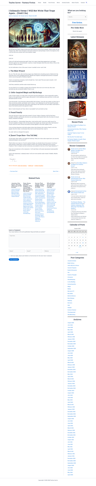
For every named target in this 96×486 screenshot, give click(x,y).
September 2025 (72, 348)
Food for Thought (15, 190)
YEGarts (42, 216)
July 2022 (70, 421)
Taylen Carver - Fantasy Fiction (22, 2)
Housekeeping (71, 279)
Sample (70, 307)
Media (69, 288)
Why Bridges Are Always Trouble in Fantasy (51, 185)
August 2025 (71, 350)
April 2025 (70, 360)
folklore (49, 202)
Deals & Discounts (72, 270)
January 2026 (71, 339)
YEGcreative (38, 219)
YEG (39, 216)
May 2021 (70, 446)
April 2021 (70, 449)
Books (44, 2)
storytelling (50, 208)
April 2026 (70, 332)
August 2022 (71, 418)
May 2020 (70, 472)
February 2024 (71, 381)
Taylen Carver (74, 148)
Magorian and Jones (28, 206)
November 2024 (72, 371)
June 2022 (70, 423)
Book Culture (71, 263)
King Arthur (17, 195)
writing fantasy (50, 212)
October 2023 (71, 390)
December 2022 (71, 411)
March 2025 (71, 362)
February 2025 (71, 364)
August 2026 (71, 322)
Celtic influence (27, 200)
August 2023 (71, 393)
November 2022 (72, 414)
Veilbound (30, 165)
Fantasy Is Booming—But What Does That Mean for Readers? (77, 206)
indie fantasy (38, 203)
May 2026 (70, 329)
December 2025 (71, 341)
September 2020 (72, 463)
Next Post (56, 171)
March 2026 (71, 334)
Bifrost (48, 196)
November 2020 (72, 460)
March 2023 (71, 404)
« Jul (77, 252)
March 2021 (70, 451)
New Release (71, 298)
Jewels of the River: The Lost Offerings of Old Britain (16, 185)
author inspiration (27, 198)
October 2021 (71, 437)
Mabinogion (29, 204)
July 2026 (70, 325)
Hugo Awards (41, 202)
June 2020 (70, 470)
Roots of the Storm (39, 211)
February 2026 (71, 336)
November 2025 (72, 343)
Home (39, 2)
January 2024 (71, 383)
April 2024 (70, 376)
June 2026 (70, 327)
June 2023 (70, 397)
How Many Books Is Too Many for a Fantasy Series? (78, 150)
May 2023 (70, 400)
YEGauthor (37, 218)
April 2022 (70, 425)
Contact (83, 2)
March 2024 (71, 378)
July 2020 (70, 467)
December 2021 (71, 432)
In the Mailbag (71, 281)
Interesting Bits (72, 284)
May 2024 (70, 374)
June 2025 (70, 355)
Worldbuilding (26, 213)
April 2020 (70, 474)
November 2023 (72, 388)
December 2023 (71, 386)
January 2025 (71, 367)
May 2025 (70, 357)
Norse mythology (51, 205)
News (58, 2)
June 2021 (70, 444)
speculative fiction (39, 214)
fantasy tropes (50, 199)
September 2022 (72, 416)
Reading (70, 300)
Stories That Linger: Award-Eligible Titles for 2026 (40, 185)
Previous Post (13, 171)
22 (83, 242)
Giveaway (70, 277)
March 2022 (71, 428)
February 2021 (71, 453)
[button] (86, 2)
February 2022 (71, 430)
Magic (69, 286)
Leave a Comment (13, 16)
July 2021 (70, 442)
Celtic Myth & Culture (73, 265)
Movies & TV (71, 291)
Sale (69, 305)
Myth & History (14, 192)
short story (37, 212)
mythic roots (26, 207)
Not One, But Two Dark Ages (75, 137)
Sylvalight (37, 215)
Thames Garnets (15, 196)
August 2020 (71, 465)
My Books (70, 293)
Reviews (70, 303)
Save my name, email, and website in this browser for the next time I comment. (31, 255)
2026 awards (41, 193)
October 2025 (71, 346)
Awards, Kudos (66, 2)
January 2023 (71, 409)
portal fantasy (50, 206)
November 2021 (71, 435)
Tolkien (55, 208)
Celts (12, 195)
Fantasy (52, 197)
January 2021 (71, 456)
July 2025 (70, 353)
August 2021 (71, 439)
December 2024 (71, 369)
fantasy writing (26, 203)
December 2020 (71, 458)
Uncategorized (71, 312)
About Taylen (75, 2)
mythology (52, 203)
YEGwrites (37, 221)
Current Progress (72, 267)
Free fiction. (77, 22)
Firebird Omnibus (38, 165)
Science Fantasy (72, 310)
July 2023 (70, 395)
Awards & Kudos (38, 190)
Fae (68, 272)
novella (40, 209)
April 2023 (70, 402)
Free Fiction (51, 2)
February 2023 (71, 407)
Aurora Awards (38, 195)
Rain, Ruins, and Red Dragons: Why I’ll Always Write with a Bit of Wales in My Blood (28, 187)
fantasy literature (27, 201)
